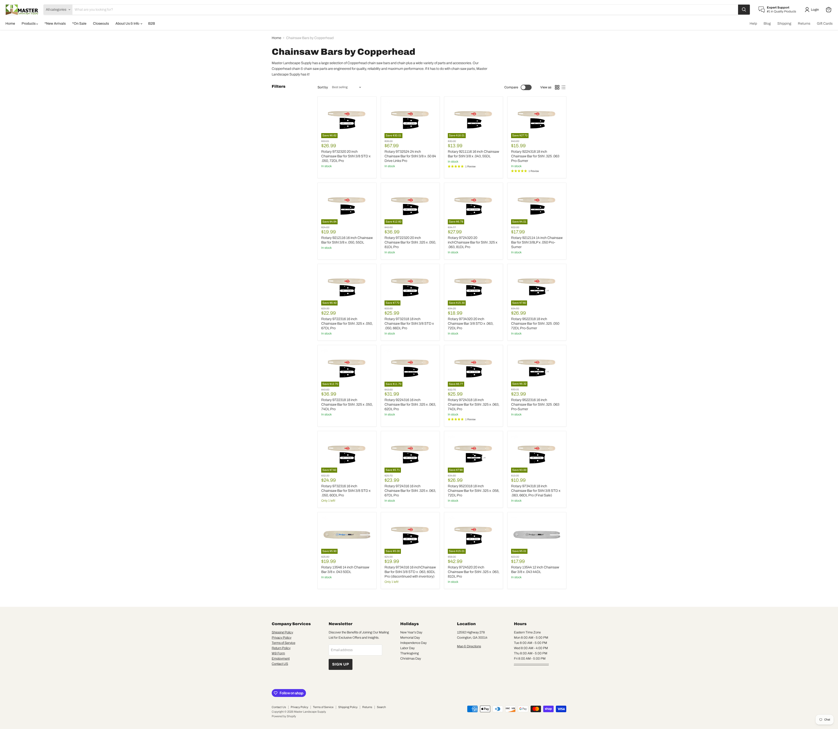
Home (10, 23)
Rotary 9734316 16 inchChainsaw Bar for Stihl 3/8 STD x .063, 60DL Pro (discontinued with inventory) (410, 571)
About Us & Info (127, 23)
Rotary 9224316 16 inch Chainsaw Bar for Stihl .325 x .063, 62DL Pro (410, 404)
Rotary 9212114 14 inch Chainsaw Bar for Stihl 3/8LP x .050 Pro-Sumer (537, 242)
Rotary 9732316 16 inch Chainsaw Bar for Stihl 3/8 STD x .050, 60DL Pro (346, 490)
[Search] (744, 10)
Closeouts (101, 23)
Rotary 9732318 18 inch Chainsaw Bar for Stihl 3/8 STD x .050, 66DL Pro (409, 323)
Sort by (323, 87)
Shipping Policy (282, 632)
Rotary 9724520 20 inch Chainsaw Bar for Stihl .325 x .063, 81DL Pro (473, 571)
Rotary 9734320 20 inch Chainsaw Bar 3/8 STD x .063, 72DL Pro (470, 323)
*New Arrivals (55, 23)
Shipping (784, 23)
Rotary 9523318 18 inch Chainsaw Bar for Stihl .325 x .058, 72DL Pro (473, 490)
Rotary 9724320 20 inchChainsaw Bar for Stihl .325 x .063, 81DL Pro (472, 242)
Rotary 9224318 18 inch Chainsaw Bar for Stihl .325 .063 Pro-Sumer (535, 156)
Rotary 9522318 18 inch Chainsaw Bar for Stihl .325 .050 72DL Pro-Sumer (535, 323)
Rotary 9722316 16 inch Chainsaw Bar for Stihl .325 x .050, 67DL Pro (347, 323)
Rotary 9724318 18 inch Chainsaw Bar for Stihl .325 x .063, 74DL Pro (473, 404)
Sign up (340, 664)
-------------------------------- (531, 664)
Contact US (280, 664)
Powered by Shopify (284, 716)
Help (753, 23)
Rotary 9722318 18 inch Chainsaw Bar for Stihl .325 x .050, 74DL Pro (347, 404)
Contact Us (279, 707)
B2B (151, 23)
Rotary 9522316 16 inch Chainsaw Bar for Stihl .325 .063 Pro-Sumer (535, 404)
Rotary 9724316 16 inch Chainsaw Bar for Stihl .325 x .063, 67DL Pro (410, 490)
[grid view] (557, 87)
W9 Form (278, 653)
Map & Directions (469, 646)
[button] (813, 9)
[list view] (563, 87)
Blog (767, 23)
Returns (804, 23)
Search (381, 707)
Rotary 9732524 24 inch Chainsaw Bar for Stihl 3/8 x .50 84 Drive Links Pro (410, 156)
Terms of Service (283, 643)
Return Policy (281, 648)
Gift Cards (825, 23)
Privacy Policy (281, 637)
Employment (281, 658)
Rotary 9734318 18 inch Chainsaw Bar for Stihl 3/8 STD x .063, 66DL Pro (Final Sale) (535, 490)
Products (29, 23)
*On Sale (79, 23)
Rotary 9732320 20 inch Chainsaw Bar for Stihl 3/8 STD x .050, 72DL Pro (346, 156)
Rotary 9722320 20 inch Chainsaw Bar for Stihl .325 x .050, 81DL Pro (410, 242)
